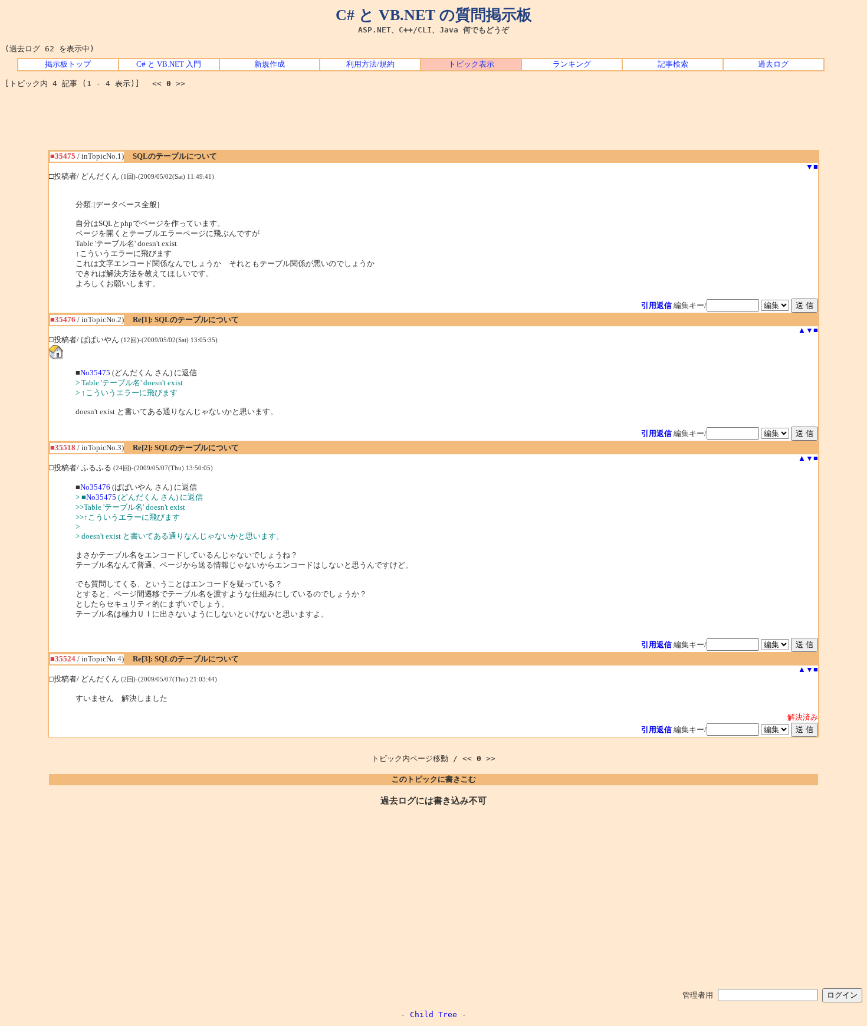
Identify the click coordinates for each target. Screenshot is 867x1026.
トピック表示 (471, 64)
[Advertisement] (433, 123)
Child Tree (433, 1014)
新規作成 (269, 64)
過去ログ (773, 64)
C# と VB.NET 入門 (168, 64)
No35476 (95, 487)
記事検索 (673, 64)
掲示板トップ (68, 64)
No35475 (95, 373)
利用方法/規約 (370, 64)
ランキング (572, 64)
